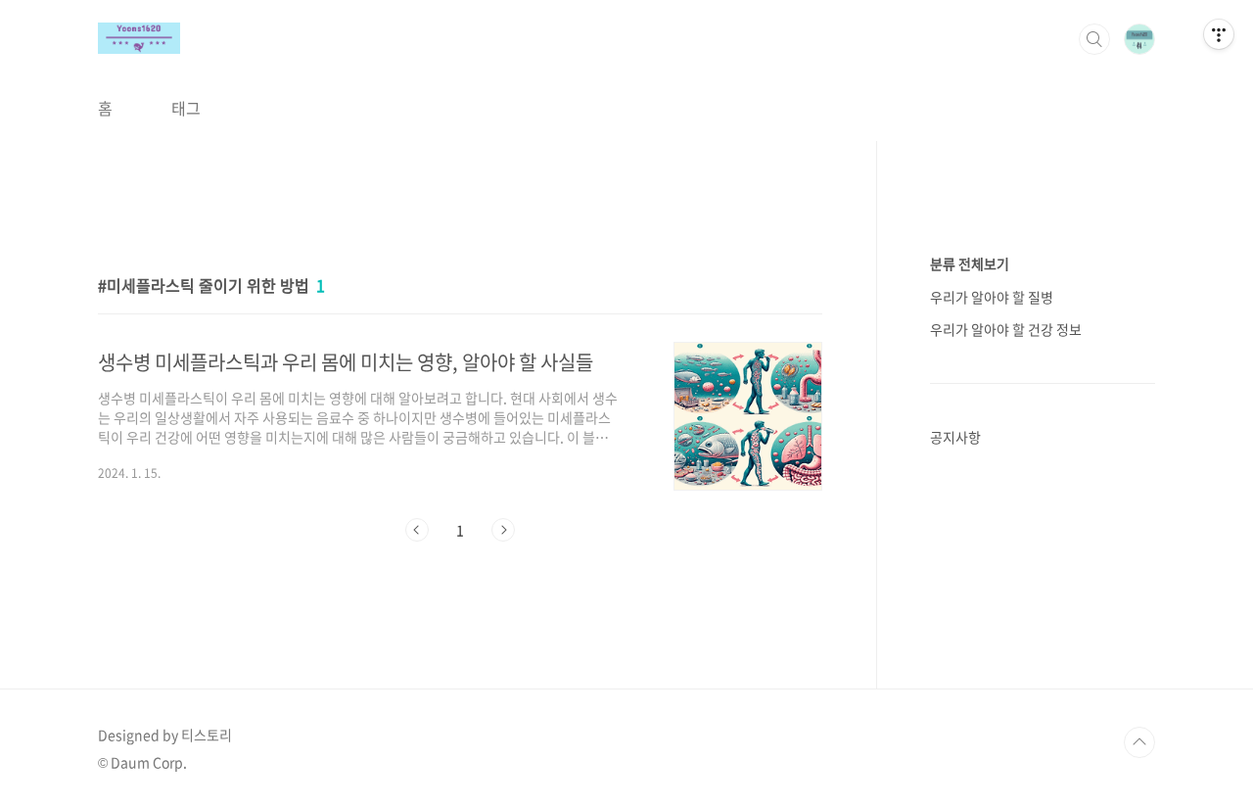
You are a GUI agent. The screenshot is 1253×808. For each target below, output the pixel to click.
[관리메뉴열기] (1218, 34)
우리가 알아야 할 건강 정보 (1006, 329)
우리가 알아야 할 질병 (991, 297)
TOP (1139, 742)
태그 (186, 107)
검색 (1094, 39)
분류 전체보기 (969, 263)
